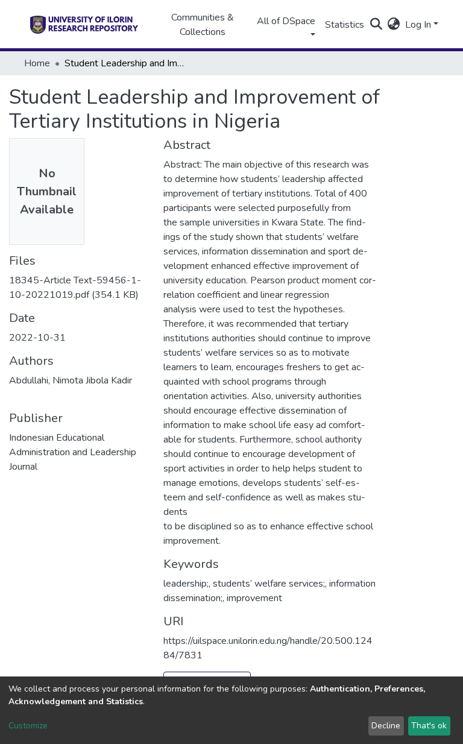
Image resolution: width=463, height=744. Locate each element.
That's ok (429, 725)
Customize (28, 725)
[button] (394, 24)
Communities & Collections (202, 25)
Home (37, 63)
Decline (385, 725)
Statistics (344, 24)
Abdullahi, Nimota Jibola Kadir (70, 380)
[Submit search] (376, 24)
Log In (418, 24)
